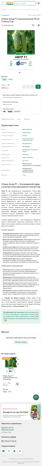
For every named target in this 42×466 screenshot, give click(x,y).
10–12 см (25, 161)
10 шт (4, 79)
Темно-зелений (27, 157)
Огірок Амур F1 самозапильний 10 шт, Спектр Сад (24, 9)
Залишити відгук (21, 342)
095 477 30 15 (10, 441)
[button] (36, 397)
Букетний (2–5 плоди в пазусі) (29, 150)
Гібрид (24, 135)
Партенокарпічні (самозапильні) (28, 139)
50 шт (11, 79)
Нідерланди (26, 132)
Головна (3, 9)
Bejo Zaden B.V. (27, 129)
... (8, 9)
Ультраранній (26, 143)
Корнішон (25, 154)
